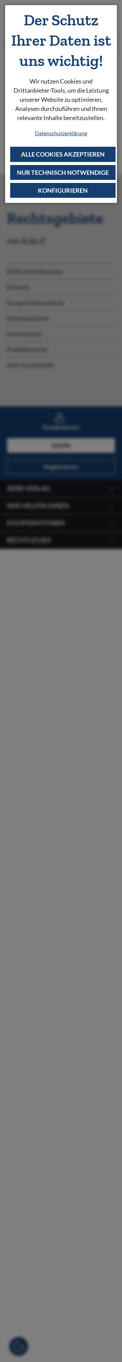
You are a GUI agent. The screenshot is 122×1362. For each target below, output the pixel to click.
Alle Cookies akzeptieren (63, 154)
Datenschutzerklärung (61, 133)
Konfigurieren (63, 190)
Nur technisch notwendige (63, 172)
